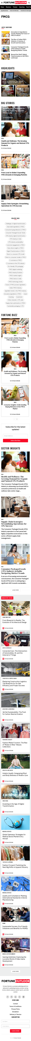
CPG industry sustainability (15, 242)
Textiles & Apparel (8, 862)
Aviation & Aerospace (8, 709)
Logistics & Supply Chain (10, 678)
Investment (19, 297)
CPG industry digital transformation (15, 236)
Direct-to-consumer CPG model (15, 254)
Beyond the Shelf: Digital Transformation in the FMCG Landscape (19, 56)
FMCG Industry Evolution (15, 272)
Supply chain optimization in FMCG (15, 303)
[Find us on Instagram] (19, 996)
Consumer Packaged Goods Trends (15, 233)
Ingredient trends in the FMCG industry (15, 291)
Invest (25, 294)
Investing (22, 7)
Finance (15, 7)
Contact (15, 1004)
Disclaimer (15, 1012)
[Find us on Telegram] (23, 996)
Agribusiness (4, 10)
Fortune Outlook (8, 117)
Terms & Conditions (15, 1006)
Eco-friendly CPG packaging (15, 266)
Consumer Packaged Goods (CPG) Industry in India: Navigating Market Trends (19, 48)
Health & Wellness (8, 770)
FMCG (4, 79)
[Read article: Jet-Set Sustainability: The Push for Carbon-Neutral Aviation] (15, 700)
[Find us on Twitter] (11, 996)
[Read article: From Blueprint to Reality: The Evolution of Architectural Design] (15, 608)
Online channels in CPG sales (15, 300)
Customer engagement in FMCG (15, 245)
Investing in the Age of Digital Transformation (13, 805)
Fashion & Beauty (7, 739)
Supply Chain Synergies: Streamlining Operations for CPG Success (15, 204)
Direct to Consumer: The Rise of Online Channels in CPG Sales (12, 82)
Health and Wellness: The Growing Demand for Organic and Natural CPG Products (8, 92)
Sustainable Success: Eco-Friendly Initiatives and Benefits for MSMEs (15, 927)
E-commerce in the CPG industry (15, 263)
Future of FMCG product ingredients (15, 284)
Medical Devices (7, 831)
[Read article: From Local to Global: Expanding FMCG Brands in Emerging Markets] (15, 161)
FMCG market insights (15, 275)
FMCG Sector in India (15, 278)
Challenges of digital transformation (15, 223)
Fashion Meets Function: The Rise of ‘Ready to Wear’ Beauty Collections (14, 745)
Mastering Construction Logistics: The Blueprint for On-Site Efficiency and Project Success (14, 683)
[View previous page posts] (14, 419)
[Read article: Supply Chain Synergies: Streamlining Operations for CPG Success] (15, 192)
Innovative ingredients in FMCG (12, 294)
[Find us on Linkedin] (15, 996)
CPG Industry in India (15, 239)
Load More (15, 590)
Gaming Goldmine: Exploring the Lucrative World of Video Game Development (14, 959)
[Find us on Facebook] (7, 996)
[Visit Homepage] (15, 2)
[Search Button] (29, 2)
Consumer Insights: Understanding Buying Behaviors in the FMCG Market (15, 407)
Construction (6, 617)
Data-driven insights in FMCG (15, 248)
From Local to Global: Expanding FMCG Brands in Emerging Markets (14, 173)
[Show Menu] (1, 2)
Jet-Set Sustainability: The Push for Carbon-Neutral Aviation (14, 713)
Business (8, 7)
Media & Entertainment (9, 954)
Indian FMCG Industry (15, 288)
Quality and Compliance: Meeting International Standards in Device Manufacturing (14, 898)
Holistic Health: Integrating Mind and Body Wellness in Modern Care (15, 774)
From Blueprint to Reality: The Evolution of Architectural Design (14, 621)
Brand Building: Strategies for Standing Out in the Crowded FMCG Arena (14, 110)
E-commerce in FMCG (16, 260)
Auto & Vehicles (14, 10)
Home (2, 7)
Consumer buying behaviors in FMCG (15, 229)
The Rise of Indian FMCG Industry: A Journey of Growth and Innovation (18, 41)
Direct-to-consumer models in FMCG (15, 257)
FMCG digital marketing (15, 269)
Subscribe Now (15, 440)
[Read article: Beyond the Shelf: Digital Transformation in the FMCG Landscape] (5, 57)
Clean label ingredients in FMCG (15, 226)
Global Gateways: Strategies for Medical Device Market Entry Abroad (14, 837)
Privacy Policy (15, 1009)
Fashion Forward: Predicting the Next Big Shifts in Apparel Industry (15, 866)
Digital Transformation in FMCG (15, 251)
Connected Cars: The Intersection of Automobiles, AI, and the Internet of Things (14, 653)
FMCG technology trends (15, 281)
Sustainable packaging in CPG (15, 306)
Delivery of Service (15, 1014)
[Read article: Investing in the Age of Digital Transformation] (15, 792)
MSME (4, 923)
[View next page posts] (17, 419)
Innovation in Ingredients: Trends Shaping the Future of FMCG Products (20, 33)
